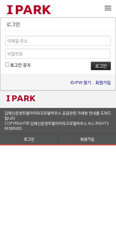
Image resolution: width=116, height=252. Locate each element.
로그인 (29, 139)
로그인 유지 (20, 65)
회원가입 (103, 82)
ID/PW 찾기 (81, 82)
